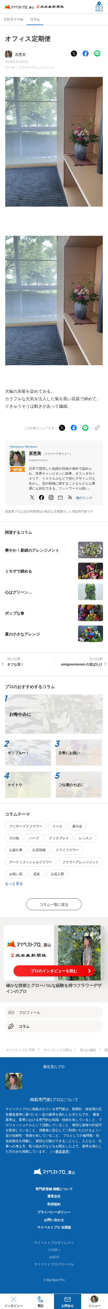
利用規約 (54, 1203)
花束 (36, 873)
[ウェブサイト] (60, 497)
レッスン (85, 837)
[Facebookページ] (41, 497)
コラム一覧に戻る (54, 904)
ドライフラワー (67, 849)
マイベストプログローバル (54, 1264)
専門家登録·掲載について (54, 1188)
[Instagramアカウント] (51, 497)
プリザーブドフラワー (25, 826)
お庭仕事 (15, 849)
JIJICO (54, 1256)
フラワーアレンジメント (36, 67)
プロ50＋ (54, 1249)
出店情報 (39, 849)
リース (57, 826)
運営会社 (54, 1195)
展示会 (77, 826)
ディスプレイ (59, 837)
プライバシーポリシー (54, 1211)
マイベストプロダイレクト (54, 1242)
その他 (14, 837)
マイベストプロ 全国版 (54, 1227)
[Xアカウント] (32, 497)
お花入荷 (57, 873)
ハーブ (34, 837)
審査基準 (62, 1151)
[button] (84, 497)
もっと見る (14, 883)
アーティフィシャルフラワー (30, 861)
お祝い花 (15, 873)
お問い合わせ (54, 1219)
